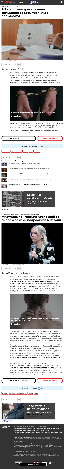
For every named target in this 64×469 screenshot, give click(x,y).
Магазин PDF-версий (40, 426)
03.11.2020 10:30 (5, 6)
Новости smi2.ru (7, 208)
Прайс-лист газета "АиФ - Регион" (22, 430)
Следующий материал (33, 464)
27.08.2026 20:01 (6, 214)
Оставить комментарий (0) (50, 138)
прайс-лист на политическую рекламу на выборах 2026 (28, 432)
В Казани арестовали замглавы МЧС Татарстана (33, 113)
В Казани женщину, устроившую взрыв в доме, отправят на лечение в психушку (29, 168)
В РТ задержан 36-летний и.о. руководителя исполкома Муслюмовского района (30, 179)
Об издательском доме (20, 426)
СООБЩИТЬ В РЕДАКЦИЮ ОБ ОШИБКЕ (53, 432)
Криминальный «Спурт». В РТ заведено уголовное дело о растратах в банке (28, 184)
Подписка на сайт (41, 428)
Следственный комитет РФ (9, 60)
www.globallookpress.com (17, 264)
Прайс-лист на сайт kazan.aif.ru (40, 430)
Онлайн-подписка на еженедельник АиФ (24, 428)
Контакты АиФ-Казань (53, 428)
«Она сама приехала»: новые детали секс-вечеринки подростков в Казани (35, 319)
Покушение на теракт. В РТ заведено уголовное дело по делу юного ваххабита (29, 173)
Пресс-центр (30, 426)
